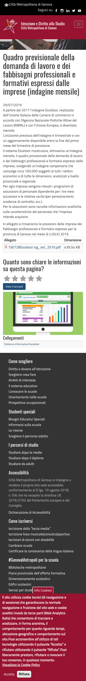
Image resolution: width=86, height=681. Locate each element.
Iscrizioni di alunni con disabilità (31, 539)
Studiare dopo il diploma (26, 458)
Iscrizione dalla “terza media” (30, 528)
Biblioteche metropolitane (27, 567)
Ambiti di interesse (22, 380)
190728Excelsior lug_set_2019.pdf (34, 247)
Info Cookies (43, 590)
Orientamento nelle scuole (28, 397)
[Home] (10, 27)
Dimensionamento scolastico (29, 578)
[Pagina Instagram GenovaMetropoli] (62, 10)
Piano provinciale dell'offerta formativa (37, 573)
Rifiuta (24, 674)
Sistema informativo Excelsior (21, 344)
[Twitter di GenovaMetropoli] (73, 10)
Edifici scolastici (20, 584)
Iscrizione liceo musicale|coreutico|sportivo (39, 534)
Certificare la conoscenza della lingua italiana (41, 551)
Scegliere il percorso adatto (28, 436)
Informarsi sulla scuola (25, 424)
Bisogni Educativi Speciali (27, 419)
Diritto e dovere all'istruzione (30, 369)
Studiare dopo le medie (25, 452)
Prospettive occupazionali (27, 402)
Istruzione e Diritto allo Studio (43, 25)
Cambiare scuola (20, 545)
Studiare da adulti (21, 463)
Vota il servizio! (14, 286)
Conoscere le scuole (23, 391)
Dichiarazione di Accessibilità (29, 512)
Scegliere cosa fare (22, 374)
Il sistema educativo (23, 386)
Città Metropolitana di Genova (30, 4)
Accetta (9, 674)
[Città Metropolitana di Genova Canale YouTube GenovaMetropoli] (79, 10)
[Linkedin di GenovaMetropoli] (67, 10)
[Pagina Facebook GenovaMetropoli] (56, 10)
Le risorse (16, 430)
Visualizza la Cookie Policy (21, 664)
